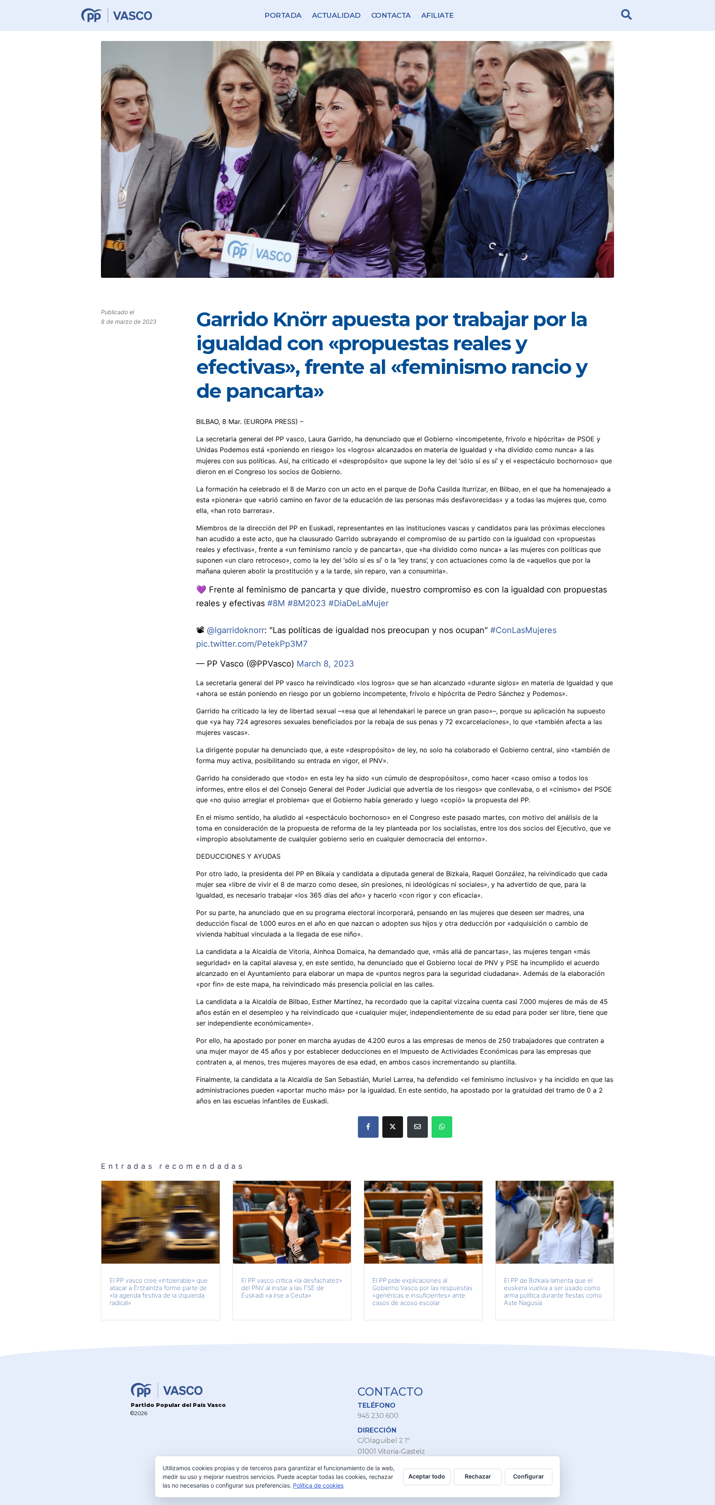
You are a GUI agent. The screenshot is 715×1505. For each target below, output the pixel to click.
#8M (276, 603)
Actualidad (336, 15)
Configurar (528, 1476)
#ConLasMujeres (523, 630)
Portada (283, 15)
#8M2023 (307, 603)
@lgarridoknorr (235, 630)
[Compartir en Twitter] (392, 1127)
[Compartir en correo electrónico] (417, 1127)
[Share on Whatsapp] (442, 1127)
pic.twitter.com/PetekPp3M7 (251, 644)
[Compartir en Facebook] (368, 1127)
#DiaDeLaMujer (359, 603)
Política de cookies (318, 1485)
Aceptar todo (426, 1476)
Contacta (391, 15)
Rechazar (478, 1476)
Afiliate (437, 15)
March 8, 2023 (325, 664)
